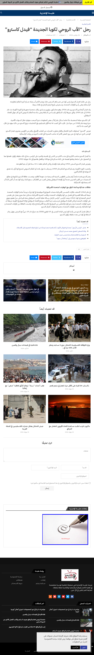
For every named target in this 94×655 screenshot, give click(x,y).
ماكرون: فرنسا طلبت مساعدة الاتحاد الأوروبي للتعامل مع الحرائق (69, 427)
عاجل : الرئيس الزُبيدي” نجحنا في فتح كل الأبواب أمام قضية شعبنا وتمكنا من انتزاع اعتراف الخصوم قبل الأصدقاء (51, 227)
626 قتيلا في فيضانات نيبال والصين (25, 345)
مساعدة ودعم (40, 583)
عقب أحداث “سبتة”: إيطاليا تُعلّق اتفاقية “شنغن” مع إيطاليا (24, 387)
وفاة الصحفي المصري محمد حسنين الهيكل (72, 231)
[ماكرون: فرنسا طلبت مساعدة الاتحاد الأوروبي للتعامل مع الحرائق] (69, 409)
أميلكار (86, 35)
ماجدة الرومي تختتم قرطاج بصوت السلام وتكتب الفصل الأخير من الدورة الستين (51, 2)
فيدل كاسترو (86, 249)
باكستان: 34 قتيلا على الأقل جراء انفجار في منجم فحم (69, 385)
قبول (83, 647)
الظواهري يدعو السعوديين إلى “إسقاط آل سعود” (71, 238)
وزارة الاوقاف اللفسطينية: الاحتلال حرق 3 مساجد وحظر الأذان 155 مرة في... (69, 346)
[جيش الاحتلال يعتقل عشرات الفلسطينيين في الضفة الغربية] (24, 409)
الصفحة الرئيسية (85, 20)
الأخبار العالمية (70, 20)
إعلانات (43, 580)
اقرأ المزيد (75, 647)
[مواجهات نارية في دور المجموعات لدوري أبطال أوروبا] (86, 612)
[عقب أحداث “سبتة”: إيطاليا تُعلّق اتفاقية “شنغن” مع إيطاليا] (24, 368)
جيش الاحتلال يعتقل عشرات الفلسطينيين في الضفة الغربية (24, 427)
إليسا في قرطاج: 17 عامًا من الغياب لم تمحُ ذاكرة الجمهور (27, 627)
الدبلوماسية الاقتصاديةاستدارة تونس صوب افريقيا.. (70, 235)
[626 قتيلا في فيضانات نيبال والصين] (24, 328)
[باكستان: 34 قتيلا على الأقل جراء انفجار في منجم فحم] (69, 368)
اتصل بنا (27, 651)
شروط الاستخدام (16, 583)
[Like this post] (77, 41)
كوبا (79, 249)
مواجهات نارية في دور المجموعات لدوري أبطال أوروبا (64, 610)
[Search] (1, 13)
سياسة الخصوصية (16, 577)
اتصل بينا (42, 577)
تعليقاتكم (19, 580)
